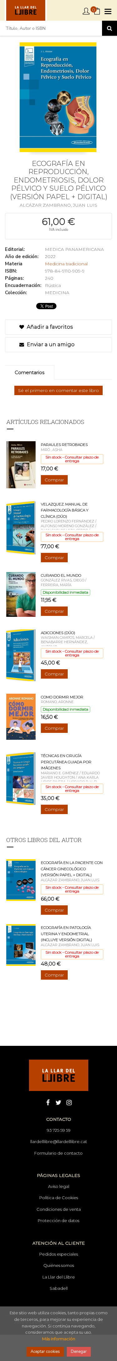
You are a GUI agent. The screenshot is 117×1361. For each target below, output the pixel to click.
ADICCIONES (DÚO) (58, 632)
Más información (58, 1338)
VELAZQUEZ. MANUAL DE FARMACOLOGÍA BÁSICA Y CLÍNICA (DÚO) (64, 510)
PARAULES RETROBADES (64, 444)
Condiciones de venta (59, 1209)
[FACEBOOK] (48, 1102)
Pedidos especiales (58, 1254)
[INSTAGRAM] (69, 1102)
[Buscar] (109, 28)
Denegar (79, 1351)
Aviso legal (58, 1186)
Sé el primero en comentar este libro (58, 390)
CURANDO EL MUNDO (61, 575)
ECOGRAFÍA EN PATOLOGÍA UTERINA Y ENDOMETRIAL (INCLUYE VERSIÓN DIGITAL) (66, 933)
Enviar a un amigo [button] (50, 344)
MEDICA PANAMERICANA (74, 249)
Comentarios (29, 372)
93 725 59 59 (59, 1130)
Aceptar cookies (45, 1351)
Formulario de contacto (58, 1153)
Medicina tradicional (66, 264)
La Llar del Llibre (58, 1276)
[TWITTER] (58, 1102)
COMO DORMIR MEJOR (62, 697)
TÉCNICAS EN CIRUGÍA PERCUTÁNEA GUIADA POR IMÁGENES (66, 761)
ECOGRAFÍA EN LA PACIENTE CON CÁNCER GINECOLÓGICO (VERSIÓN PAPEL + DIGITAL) (72, 868)
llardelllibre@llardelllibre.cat (58, 1141)
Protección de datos (58, 1220)
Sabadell (59, 1288)
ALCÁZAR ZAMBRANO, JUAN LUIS (58, 205)
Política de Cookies (58, 1197)
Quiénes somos (58, 1265)
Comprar (54, 480)
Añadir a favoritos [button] (49, 327)
